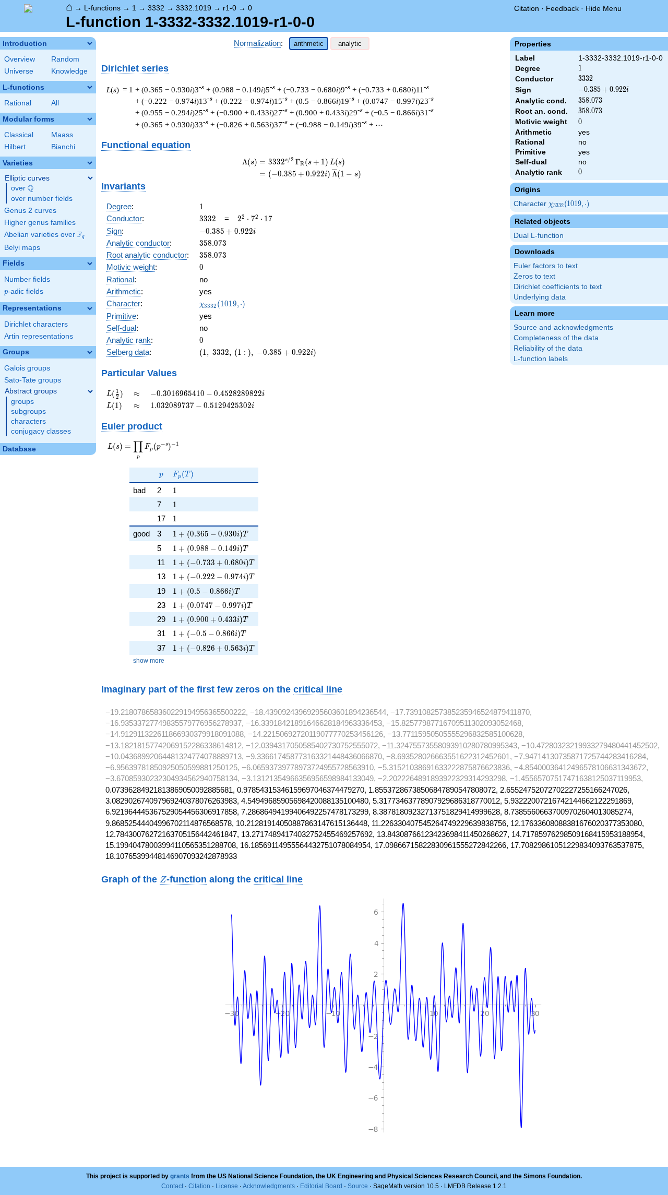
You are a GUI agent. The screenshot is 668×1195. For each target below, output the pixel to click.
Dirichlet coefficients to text (558, 287)
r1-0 (229, 8)
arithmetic (309, 43)
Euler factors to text (546, 266)
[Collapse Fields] (90, 263)
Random (65, 59)
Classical (18, 135)
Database (19, 449)
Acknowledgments (269, 1186)
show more (148, 660)
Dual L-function (539, 236)
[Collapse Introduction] (90, 43)
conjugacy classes (41, 431)
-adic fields (23, 291)
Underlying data (540, 297)
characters (28, 421)
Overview (19, 59)
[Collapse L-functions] (90, 87)
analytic (350, 43)
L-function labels (541, 359)
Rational (17, 103)
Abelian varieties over (44, 235)
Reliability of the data (548, 348)
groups (22, 401)
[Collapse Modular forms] (90, 119)
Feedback (562, 8)
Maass (62, 135)
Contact (172, 1186)
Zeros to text (534, 276)
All (55, 103)
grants (179, 1176)
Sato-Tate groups (32, 380)
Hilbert (15, 147)
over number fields (42, 198)
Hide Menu (604, 8)
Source (358, 1186)
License (227, 1186)
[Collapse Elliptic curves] (90, 178)
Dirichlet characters (36, 324)
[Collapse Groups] (90, 352)
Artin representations (38, 336)
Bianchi (63, 147)
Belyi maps (22, 248)
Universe (18, 71)
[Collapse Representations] (90, 308)
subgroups (28, 411)
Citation (526, 8)
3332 (156, 8)
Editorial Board (321, 1186)
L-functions (102, 8)
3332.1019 (193, 8)
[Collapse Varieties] (90, 163)
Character (552, 204)
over (22, 188)
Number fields (27, 279)
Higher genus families (40, 222)
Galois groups (27, 368)
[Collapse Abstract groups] (90, 391)
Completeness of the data (556, 338)
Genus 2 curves (30, 210)
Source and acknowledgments (563, 327)
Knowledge (69, 71)
